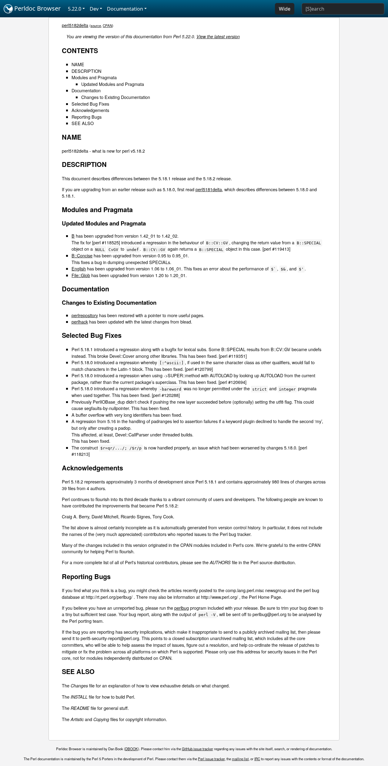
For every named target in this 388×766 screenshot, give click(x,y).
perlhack (80, 321)
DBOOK (131, 748)
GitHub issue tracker (197, 748)
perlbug (181, 608)
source (96, 25)
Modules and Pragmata (94, 77)
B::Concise (82, 255)
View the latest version (218, 36)
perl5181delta (209, 189)
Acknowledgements (90, 110)
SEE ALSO (83, 123)
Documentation (86, 90)
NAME (78, 64)
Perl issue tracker (211, 758)
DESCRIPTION (86, 71)
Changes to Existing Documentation (115, 97)
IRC (257, 758)
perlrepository (85, 315)
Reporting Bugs (87, 117)
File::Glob (81, 275)
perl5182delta (75, 25)
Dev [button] (94, 8)
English (79, 268)
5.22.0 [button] (74, 8)
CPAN (107, 25)
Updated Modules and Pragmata (112, 84)
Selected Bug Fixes (90, 103)
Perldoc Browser (37, 8)
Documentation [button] (125, 8)
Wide (284, 8)
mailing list (240, 758)
